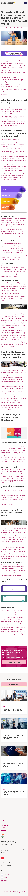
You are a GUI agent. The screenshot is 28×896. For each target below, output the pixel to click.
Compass (3, 818)
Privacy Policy (17, 893)
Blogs (2, 820)
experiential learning (12, 452)
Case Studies (4, 822)
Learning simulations (6, 139)
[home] (8, 3)
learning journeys (12, 621)
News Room (4, 825)
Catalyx (3, 815)
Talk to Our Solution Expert (14, 662)
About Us (3, 830)
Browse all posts (14, 684)
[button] (25, 3)
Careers (3, 827)
